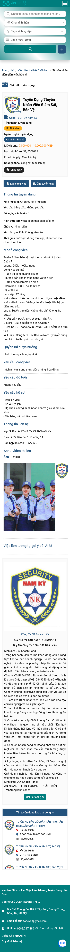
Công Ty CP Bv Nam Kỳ (23, 118)
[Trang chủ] (14, 3)
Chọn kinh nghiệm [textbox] (21, 31)
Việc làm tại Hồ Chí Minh (33, 70)
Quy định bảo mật (12, 941)
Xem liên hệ (29, 157)
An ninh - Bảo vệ (15, 139)
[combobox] (35, 22)
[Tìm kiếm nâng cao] (62, 49)
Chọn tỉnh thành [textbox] (20, 22)
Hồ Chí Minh (13, 128)
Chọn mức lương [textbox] (21, 39)
